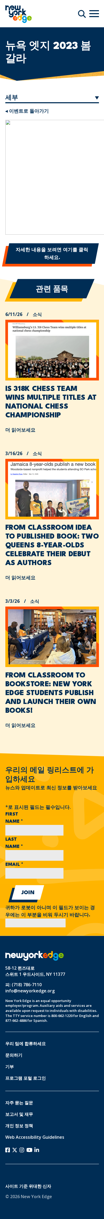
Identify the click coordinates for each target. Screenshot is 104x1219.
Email (14, 864)
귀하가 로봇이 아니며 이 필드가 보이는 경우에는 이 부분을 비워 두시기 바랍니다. (50, 911)
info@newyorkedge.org (30, 991)
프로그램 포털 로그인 (25, 1078)
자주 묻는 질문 (19, 1103)
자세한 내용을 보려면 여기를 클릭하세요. (52, 254)
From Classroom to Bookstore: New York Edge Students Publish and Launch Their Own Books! (51, 693)
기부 (9, 1066)
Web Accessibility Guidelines (34, 1137)
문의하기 (13, 1055)
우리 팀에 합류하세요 (25, 1043)
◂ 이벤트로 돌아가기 (27, 111)
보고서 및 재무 (19, 1114)
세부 (11, 98)
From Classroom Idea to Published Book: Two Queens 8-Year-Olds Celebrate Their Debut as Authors (52, 545)
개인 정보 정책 (19, 1126)
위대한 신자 (40, 1186)
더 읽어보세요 (20, 429)
